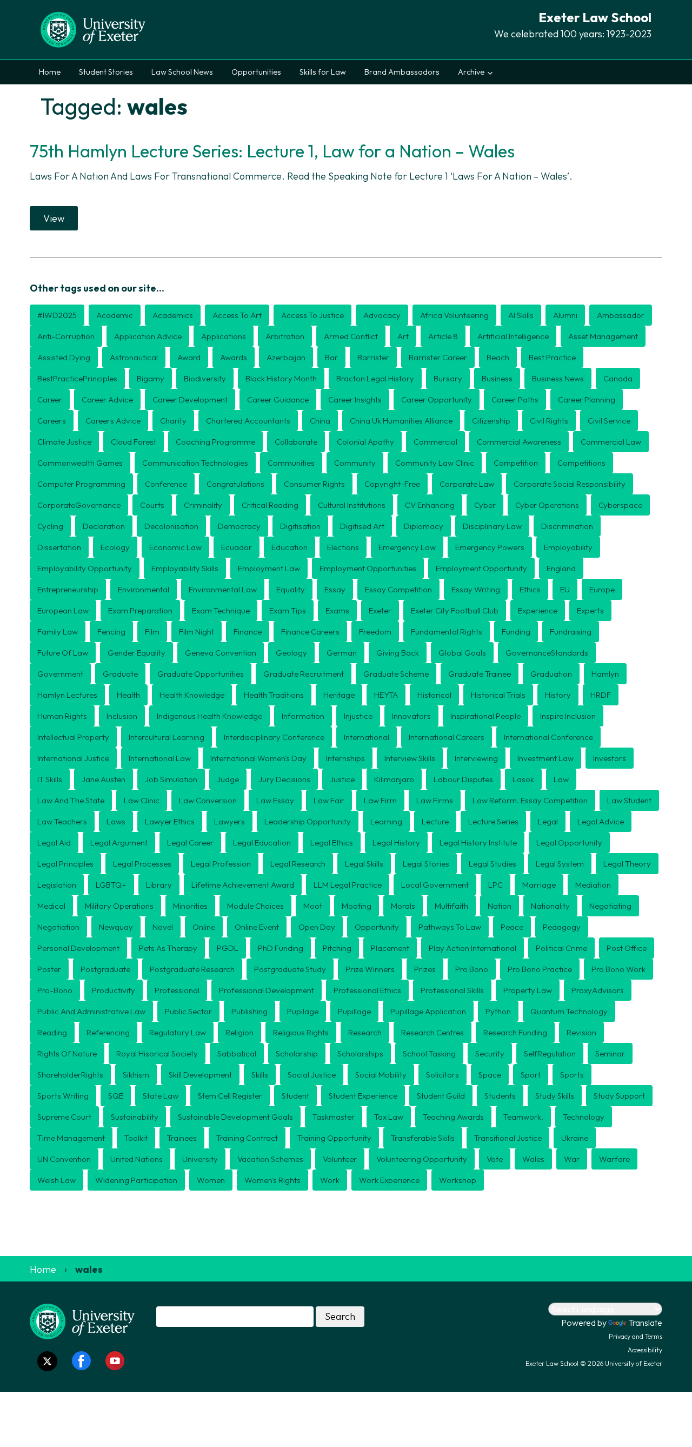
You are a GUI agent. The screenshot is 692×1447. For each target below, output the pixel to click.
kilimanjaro (394, 779)
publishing (249, 1011)
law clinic (141, 800)
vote (495, 1159)
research (365, 1032)
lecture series (493, 821)
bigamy (150, 378)
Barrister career (438, 357)
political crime (561, 948)
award (189, 357)
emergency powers (489, 547)
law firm (380, 800)
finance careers (310, 631)
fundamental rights (446, 631)
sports (572, 1074)
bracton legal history (375, 378)
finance (248, 631)
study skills (554, 1096)
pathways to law (449, 927)
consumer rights (314, 484)
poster (49, 969)
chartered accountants (248, 420)
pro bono (471, 969)
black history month (281, 378)
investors (609, 758)
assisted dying (63, 357)
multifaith (451, 906)
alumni (565, 315)
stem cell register (230, 1096)
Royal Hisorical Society (157, 1053)
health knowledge (191, 695)
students (500, 1096)
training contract (247, 1138)
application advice (148, 336)
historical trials (498, 695)
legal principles (65, 863)
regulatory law (177, 1032)
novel (162, 927)
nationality (550, 906)
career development (190, 399)
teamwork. (523, 1117)
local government (435, 885)
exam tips (287, 610)
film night (196, 631)
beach (498, 357)
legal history (396, 842)
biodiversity (205, 378)
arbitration (284, 336)
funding (516, 631)
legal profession (221, 863)
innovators (411, 716)
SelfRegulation (550, 1053)
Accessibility (645, 1350)
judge (228, 779)
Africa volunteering (454, 315)
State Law (160, 1096)
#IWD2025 (57, 315)
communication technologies (195, 463)
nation (499, 906)
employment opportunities (368, 568)
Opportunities (256, 72)
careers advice (113, 420)
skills (259, 1074)
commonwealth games (80, 463)
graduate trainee (479, 674)
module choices (255, 906)
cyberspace (620, 505)
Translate (645, 1322)
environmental (143, 589)
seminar (610, 1053)
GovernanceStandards (546, 652)
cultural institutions (351, 505)
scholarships (360, 1053)
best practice (552, 357)
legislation (56, 885)
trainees (182, 1138)
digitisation (300, 526)
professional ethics (367, 990)
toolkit (136, 1138)
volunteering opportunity (421, 1159)
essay (334, 589)
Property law (527, 990)
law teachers (62, 821)
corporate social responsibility (570, 484)
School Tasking (429, 1053)
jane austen (103, 779)
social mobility (381, 1074)
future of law (62, 652)
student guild (441, 1096)
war (572, 1159)
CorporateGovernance (79, 505)
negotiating (610, 906)
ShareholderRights (70, 1074)
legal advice (600, 821)
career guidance (278, 399)
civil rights (549, 420)
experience (537, 610)
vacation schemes (270, 1159)
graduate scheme (396, 674)
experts (590, 610)
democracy (239, 526)
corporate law (467, 484)
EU (565, 589)
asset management (603, 336)
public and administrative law (91, 1011)
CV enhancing (430, 505)
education (289, 547)
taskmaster (333, 1117)
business (497, 378)
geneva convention (220, 652)
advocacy (382, 315)
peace (512, 927)
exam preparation (140, 610)
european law (63, 610)
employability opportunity (84, 568)
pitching (337, 948)
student (295, 1096)
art (403, 336)
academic (114, 315)
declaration (104, 526)
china (320, 420)
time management (71, 1138)
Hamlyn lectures (67, 695)
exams (337, 610)
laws (116, 821)
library (159, 885)
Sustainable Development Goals (235, 1117)
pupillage (354, 1011)
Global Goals (462, 652)
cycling (50, 526)
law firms (434, 800)
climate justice (64, 442)
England (561, 568)
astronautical (134, 357)
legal (548, 821)
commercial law (611, 442)
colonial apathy (365, 442)
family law (57, 631)
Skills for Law (323, 72)
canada (618, 378)
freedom (375, 631)
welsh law (56, 1180)
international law (160, 758)
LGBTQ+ (111, 885)
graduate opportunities (200, 674)
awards (233, 357)
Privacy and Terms (635, 1336)
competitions (581, 463)
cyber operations (547, 505)
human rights (62, 716)
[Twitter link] (47, 1361)
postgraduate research (192, 969)
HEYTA (386, 695)
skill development (200, 1074)
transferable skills (423, 1138)
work (330, 1180)
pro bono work (618, 969)
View (53, 218)
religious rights (301, 1032)
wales (533, 1159)
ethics (530, 589)
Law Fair (329, 800)
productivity (113, 990)
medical (51, 906)
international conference (548, 737)
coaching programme (215, 442)
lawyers (229, 821)
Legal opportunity (569, 842)
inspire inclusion (568, 716)
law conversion (208, 800)
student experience (363, 1096)
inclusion (122, 716)
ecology (115, 547)
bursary (448, 378)
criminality (203, 505)
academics (172, 315)
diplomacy (423, 526)
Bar (331, 357)
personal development (78, 948)
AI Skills (521, 315)
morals (403, 906)
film (152, 631)
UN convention (64, 1159)
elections (343, 547)
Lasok (523, 779)
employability (568, 547)
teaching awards (453, 1117)
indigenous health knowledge (209, 716)
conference (166, 484)
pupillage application (428, 1011)
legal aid (54, 842)
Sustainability (134, 1117)
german (342, 652)
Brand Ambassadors (402, 72)
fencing (111, 631)
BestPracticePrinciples (77, 378)
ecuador (236, 547)
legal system (560, 863)
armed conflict (351, 336)
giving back (397, 652)
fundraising (570, 631)
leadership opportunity (307, 821)
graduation (551, 674)
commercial (435, 442)
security (489, 1053)
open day (316, 927)
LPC (495, 885)
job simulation (171, 779)
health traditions (274, 695)
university (200, 1159)
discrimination (567, 526)
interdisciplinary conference (274, 737)
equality (290, 589)
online (203, 927)
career (49, 399)
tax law (388, 1117)
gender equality (136, 652)
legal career (190, 842)
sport (531, 1074)
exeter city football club (454, 610)
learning (386, 821)
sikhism (136, 1074)
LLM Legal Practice (348, 885)
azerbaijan (286, 357)
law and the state (70, 800)
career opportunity (436, 399)
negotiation (58, 927)
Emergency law (407, 547)
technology (583, 1117)
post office (627, 948)
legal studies (492, 863)
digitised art (362, 526)
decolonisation (171, 526)
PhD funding (280, 948)
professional (177, 990)
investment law (545, 758)
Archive (471, 72)
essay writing (475, 589)
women (211, 1180)
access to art (237, 315)
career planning (586, 399)
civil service (609, 420)
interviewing (476, 758)
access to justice (312, 315)
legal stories (426, 863)
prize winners (370, 969)
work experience (389, 1180)
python (498, 1011)
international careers (446, 737)
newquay (116, 927)
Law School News (182, 72)
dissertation (59, 547)
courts (152, 505)
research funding (515, 1032)
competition (516, 463)
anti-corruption (66, 336)
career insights (355, 399)
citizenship (491, 420)
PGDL (227, 948)
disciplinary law (492, 526)
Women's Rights (272, 1180)
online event (257, 927)
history (558, 695)
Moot (312, 906)
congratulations (235, 484)
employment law (269, 568)
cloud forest (133, 442)
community (355, 463)
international (366, 737)
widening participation (136, 1180)
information (303, 716)
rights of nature (67, 1053)
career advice (107, 399)
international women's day (258, 758)
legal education (262, 842)
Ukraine (574, 1138)
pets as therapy (168, 948)
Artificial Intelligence (513, 336)
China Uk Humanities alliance (401, 420)
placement (390, 948)
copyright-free (392, 484)
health (128, 695)
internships (345, 758)
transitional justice (508, 1138)
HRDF (600, 695)
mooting (356, 906)
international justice (73, 758)
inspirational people (485, 716)
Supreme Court (64, 1117)
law (561, 779)
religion (239, 1032)
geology (291, 652)
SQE (115, 1096)
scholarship (297, 1053)
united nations (136, 1159)
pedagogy (562, 927)
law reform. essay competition (530, 800)
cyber (485, 505)
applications (223, 336)
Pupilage (302, 1011)
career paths (514, 399)
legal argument (119, 842)
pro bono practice (540, 969)
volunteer (340, 1159)
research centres (432, 1032)
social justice (312, 1074)
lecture (435, 821)
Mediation (593, 885)
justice (342, 779)
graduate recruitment (303, 674)
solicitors (442, 1074)
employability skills (184, 568)
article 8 (443, 336)
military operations (119, 906)
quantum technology (569, 1011)
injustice (358, 716)
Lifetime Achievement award (242, 885)
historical (434, 695)
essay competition (398, 589)
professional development (266, 990)
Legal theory (627, 863)
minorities (190, 906)
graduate (120, 674)
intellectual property (73, 737)
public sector (188, 1011)
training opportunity (334, 1138)
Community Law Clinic (434, 463)
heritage (339, 695)
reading (52, 1032)
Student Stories (106, 72)
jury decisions (284, 779)
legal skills (364, 863)
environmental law (223, 589)
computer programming (81, 484)
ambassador (620, 315)
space (489, 1074)
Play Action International (472, 948)
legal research (297, 863)
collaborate (296, 442)
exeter (380, 610)
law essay (275, 800)
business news (558, 378)
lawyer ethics (170, 821)
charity (173, 420)
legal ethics (331, 842)
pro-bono (54, 990)
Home (50, 72)
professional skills (452, 990)
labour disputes (463, 779)
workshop (457, 1180)
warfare (614, 1159)
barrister (373, 357)
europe (602, 589)
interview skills (409, 758)
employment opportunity (481, 568)
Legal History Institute (478, 842)
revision (581, 1032)
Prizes (425, 969)
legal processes (142, 863)
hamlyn (605, 674)
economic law (175, 547)
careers (51, 420)
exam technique (221, 610)
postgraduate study (290, 969)
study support (619, 1096)
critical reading (270, 505)
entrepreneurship (67, 589)
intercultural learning (166, 737)
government (60, 674)
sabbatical (236, 1053)
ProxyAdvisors (597, 990)
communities (291, 463)
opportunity (377, 927)
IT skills (49, 779)
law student (629, 800)
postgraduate (105, 969)
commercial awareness (519, 442)
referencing (108, 1032)
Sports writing (63, 1096)
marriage (539, 885)
